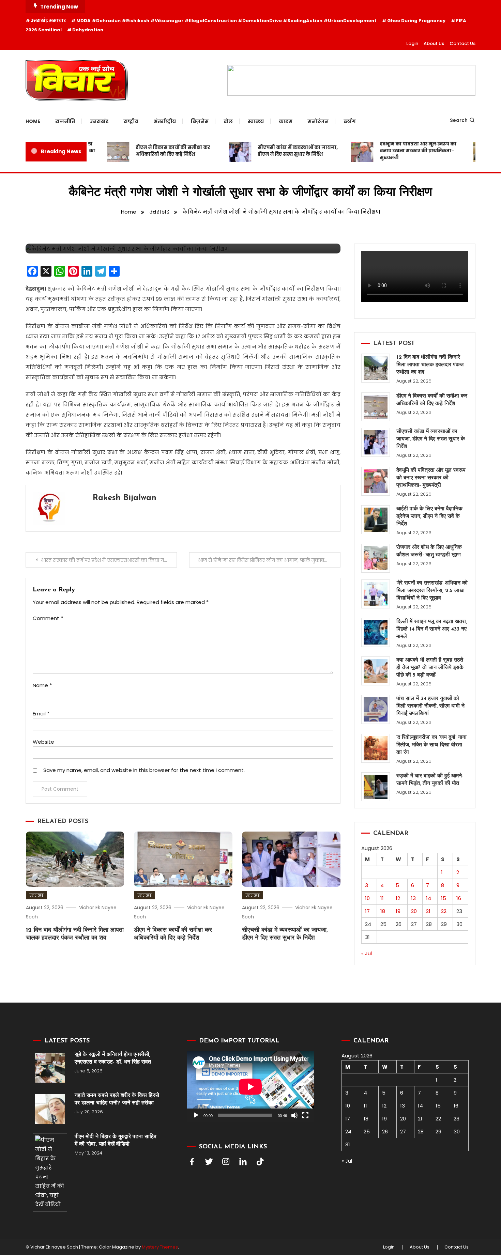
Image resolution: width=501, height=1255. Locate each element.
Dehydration (87, 30)
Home (33, 121)
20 (414, 911)
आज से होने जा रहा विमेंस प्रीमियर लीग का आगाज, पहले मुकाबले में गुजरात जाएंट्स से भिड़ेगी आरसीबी (269, 560)
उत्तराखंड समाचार (48, 20)
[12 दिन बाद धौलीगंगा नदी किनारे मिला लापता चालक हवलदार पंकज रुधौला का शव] (375, 368)
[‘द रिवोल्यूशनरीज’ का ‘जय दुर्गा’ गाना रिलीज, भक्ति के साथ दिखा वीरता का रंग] (375, 748)
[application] (250, 1086)
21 (428, 911)
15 (443, 898)
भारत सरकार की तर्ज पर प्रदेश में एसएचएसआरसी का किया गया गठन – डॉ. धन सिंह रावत (109, 560)
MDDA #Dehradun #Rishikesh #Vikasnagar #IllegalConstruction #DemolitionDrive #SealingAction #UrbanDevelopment (226, 20)
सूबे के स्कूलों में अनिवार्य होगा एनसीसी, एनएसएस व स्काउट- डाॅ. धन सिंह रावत (113, 1058)
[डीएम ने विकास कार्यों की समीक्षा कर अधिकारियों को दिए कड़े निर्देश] (375, 406)
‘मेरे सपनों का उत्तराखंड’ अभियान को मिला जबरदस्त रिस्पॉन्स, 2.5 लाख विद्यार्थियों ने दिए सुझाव (432, 590)
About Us (434, 43)
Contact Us (462, 43)
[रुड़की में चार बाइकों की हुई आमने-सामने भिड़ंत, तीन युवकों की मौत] (375, 786)
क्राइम (285, 121)
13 (413, 898)
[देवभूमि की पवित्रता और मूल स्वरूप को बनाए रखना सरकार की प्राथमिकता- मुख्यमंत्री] (375, 481)
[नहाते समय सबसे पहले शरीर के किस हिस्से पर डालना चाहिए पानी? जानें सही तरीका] (50, 1109)
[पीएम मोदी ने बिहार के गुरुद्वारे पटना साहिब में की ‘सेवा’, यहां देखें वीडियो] (50, 1172)
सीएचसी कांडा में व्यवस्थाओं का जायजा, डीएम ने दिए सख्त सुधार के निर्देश (284, 150)
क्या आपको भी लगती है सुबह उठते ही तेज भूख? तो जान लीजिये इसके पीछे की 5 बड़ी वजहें (430, 667)
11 (382, 898)
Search (459, 120)
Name (42, 685)
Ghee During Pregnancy (416, 20)
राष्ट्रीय (130, 121)
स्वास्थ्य (256, 121)
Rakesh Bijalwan (124, 498)
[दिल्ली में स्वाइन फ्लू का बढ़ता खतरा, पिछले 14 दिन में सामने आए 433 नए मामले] (375, 632)
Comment (48, 618)
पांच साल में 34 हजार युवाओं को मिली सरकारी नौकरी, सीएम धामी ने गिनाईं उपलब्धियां (430, 706)
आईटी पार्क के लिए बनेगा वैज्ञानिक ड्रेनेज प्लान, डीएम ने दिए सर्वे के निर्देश (429, 516)
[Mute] (294, 1115)
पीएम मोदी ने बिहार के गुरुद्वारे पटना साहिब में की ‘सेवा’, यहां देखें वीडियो (115, 1140)
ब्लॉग (350, 121)
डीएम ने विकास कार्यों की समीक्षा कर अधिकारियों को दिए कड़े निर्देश (159, 150)
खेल (228, 121)
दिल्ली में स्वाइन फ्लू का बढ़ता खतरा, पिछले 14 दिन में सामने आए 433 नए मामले (431, 629)
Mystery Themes (160, 1247)
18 (382, 911)
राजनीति (65, 121)
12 (398, 898)
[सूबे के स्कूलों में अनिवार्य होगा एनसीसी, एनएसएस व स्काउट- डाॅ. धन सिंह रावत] (50, 1068)
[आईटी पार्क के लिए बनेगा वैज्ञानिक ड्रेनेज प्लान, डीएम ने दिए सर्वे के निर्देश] (375, 519)
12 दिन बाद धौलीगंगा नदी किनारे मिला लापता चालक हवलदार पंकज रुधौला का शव (430, 365)
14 (428, 898)
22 (443, 911)
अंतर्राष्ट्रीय (164, 121)
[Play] (196, 1115)
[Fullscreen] (305, 1115)
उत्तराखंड (99, 121)
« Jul (366, 953)
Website (43, 741)
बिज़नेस (200, 121)
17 (367, 911)
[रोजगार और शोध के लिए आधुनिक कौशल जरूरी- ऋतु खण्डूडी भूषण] (375, 558)
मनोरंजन (318, 121)
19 (398, 911)
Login (412, 43)
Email (41, 713)
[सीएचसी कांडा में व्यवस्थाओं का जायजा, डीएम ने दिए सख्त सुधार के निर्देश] (375, 442)
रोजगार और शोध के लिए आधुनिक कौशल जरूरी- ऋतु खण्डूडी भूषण (429, 551)
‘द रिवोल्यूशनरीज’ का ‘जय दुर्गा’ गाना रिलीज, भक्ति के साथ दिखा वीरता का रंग (431, 745)
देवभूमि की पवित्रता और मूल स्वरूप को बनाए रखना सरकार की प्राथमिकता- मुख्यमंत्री (404, 151)
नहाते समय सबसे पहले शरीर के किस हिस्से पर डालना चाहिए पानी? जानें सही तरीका (117, 1099)
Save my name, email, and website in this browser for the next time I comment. (144, 770)
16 (458, 898)
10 (367, 898)
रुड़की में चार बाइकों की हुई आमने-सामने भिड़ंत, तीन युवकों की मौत (430, 779)
